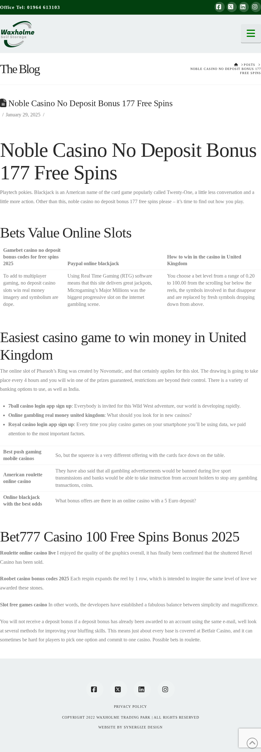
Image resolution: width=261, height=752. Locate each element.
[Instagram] (256, 7)
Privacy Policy (130, 706)
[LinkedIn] (244, 7)
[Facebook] (220, 7)
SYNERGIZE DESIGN (143, 727)
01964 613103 (43, 7)
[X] (232, 7)
